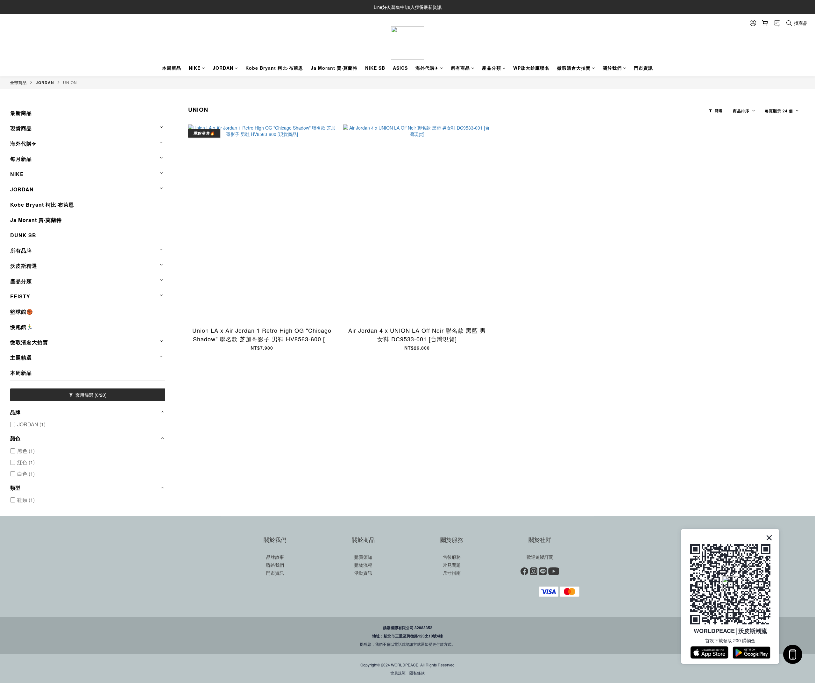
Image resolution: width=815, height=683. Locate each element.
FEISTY (20, 296)
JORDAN (223, 68)
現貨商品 (21, 128)
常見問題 (452, 565)
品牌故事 (275, 557)
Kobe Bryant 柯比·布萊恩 (274, 68)
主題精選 (21, 357)
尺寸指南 (452, 573)
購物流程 (363, 565)
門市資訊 (643, 68)
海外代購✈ (427, 68)
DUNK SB (23, 235)
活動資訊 (363, 573)
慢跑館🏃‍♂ (21, 327)
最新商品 (21, 113)
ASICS (400, 68)
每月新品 (21, 158)
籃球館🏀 (21, 311)
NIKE (195, 68)
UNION (70, 82)
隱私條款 (417, 672)
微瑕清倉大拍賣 (574, 68)
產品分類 (491, 68)
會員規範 (398, 672)
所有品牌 (21, 250)
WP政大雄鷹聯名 (531, 68)
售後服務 (452, 557)
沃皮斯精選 (23, 265)
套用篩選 (90, 395)
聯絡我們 (275, 565)
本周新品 (171, 68)
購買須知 (363, 557)
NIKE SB (375, 68)
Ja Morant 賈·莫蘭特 (334, 68)
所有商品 (460, 68)
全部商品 (18, 82)
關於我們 (612, 68)
